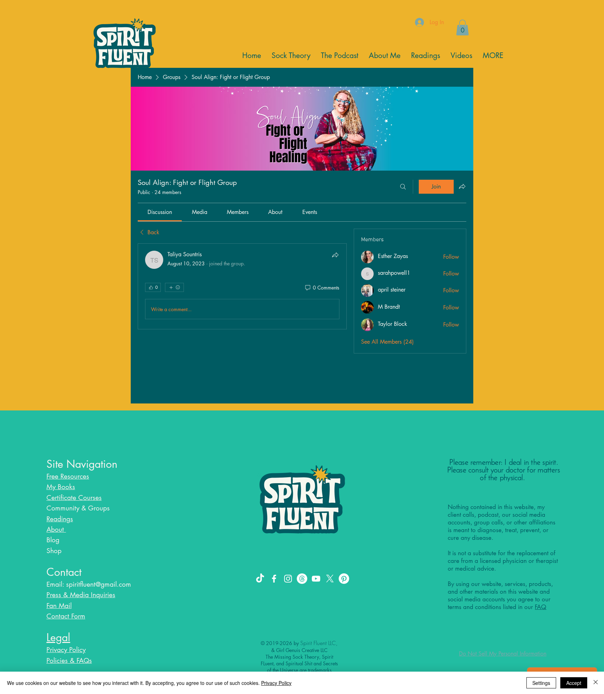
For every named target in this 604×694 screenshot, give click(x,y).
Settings (541, 682)
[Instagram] (288, 578)
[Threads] (302, 578)
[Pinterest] (344, 578)
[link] (160, 212)
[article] (242, 286)
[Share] (335, 255)
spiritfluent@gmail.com (98, 584)
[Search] (403, 187)
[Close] (595, 682)
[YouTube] (316, 578)
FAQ (540, 607)
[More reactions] (174, 287)
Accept (573, 682)
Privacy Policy (276, 682)
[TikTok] (260, 578)
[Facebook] (274, 578)
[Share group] (462, 186)
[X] (330, 578)
